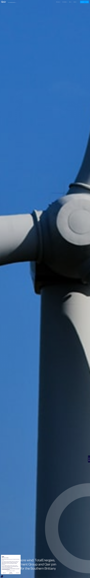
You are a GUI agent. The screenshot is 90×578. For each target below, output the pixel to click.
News (70, 1)
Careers (75, 1)
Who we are (58, 1)
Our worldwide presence (11, 2)
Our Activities (64, 1)
